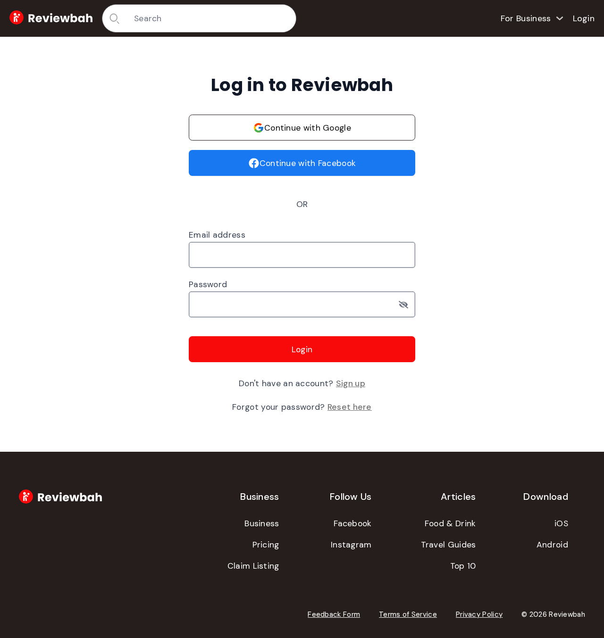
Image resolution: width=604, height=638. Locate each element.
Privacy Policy (479, 614)
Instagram (351, 544)
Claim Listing (253, 566)
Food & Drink (450, 523)
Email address (217, 235)
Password (208, 284)
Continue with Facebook (308, 163)
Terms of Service (408, 614)
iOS (561, 523)
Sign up (350, 383)
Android (552, 544)
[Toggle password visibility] (407, 304)
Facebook (352, 523)
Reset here (349, 407)
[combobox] (211, 18)
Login (584, 18)
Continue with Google (307, 128)
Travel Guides (448, 544)
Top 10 (463, 566)
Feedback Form (334, 614)
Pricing (265, 544)
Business (261, 523)
